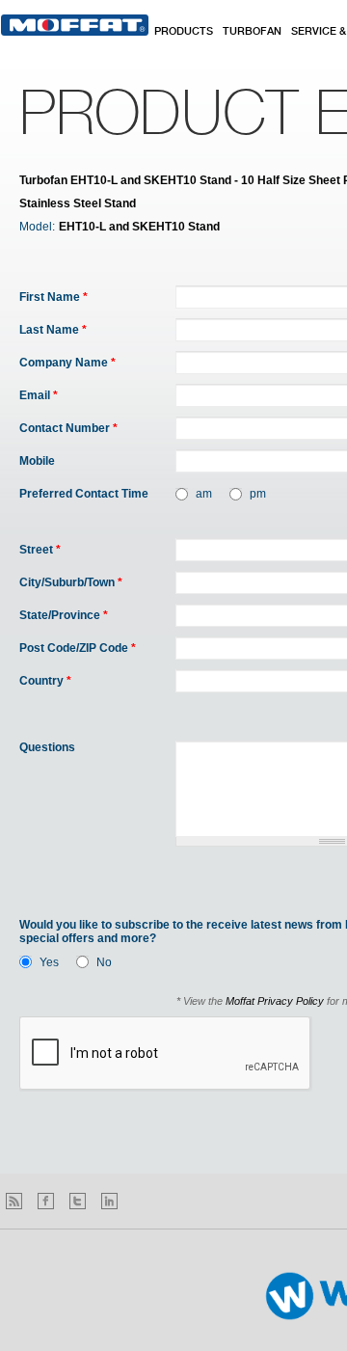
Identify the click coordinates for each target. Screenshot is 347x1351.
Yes (49, 962)
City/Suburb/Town (70, 582)
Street (40, 549)
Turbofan (252, 32)
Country (45, 681)
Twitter (77, 1201)
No (104, 962)
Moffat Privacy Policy (275, 1001)
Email (38, 395)
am (204, 493)
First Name (53, 297)
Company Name (67, 362)
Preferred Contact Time (83, 493)
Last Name (53, 330)
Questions (47, 747)
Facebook (46, 1201)
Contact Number (68, 428)
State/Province (63, 615)
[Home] (74, 25)
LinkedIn (109, 1201)
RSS (14, 1201)
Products (183, 32)
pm (258, 493)
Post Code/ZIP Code (77, 648)
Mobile (37, 461)
